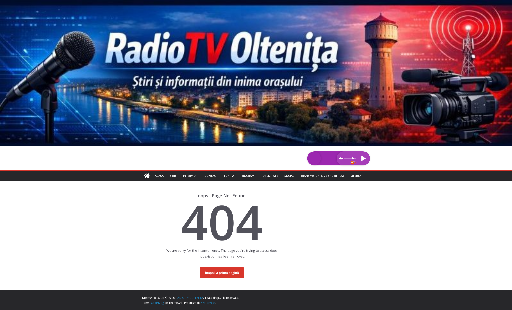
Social (289, 176)
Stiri (173, 176)
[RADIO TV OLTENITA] (256, 3)
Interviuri (190, 176)
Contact (211, 176)
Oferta (356, 176)
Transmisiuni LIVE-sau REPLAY (322, 176)
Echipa (229, 176)
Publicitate (269, 176)
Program (247, 176)
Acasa (159, 176)
